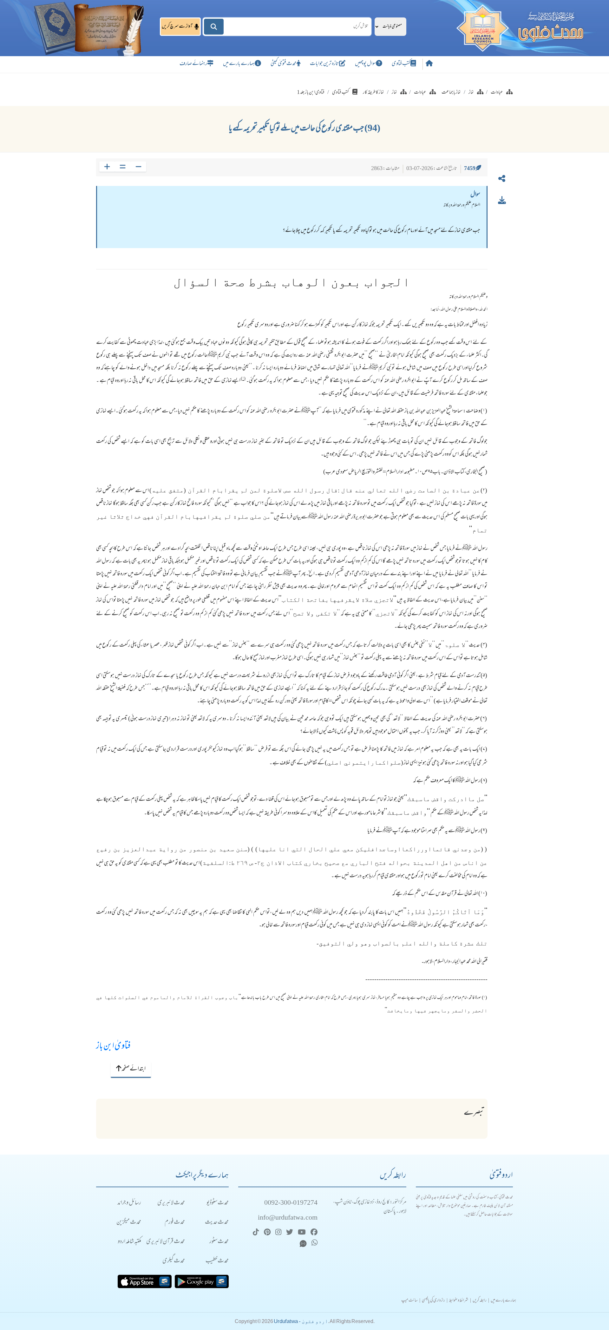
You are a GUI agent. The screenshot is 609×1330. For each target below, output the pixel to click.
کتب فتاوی (401, 64)
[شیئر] (502, 180)
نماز (471, 92)
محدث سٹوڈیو (217, 1203)
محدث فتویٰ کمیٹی (284, 64)
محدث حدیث (217, 1222)
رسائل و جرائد (129, 1203)
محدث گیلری (173, 1261)
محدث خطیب (217, 1261)
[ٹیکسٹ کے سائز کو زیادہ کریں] (107, 166)
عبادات (497, 92)
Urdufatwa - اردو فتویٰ (301, 1321)
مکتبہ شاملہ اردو (129, 1242)
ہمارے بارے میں (239, 64)
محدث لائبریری (171, 1203)
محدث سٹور (219, 1242)
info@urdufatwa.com (288, 1218)
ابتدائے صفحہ (133, 1069)
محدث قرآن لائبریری (165, 1242)
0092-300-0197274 (291, 1203)
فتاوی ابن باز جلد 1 (310, 92)
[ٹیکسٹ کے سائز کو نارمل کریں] (122, 166)
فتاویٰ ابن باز (113, 1046)
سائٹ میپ (409, 1301)
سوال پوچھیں (365, 64)
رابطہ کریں (480, 1301)
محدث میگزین (128, 1222)
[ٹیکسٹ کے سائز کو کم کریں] (138, 166)
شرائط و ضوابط (458, 1301)
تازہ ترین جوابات (324, 64)
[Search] (214, 27)
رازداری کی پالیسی (433, 1301)
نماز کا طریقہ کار (373, 92)
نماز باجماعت (451, 92)
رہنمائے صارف (193, 64)
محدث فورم (175, 1222)
